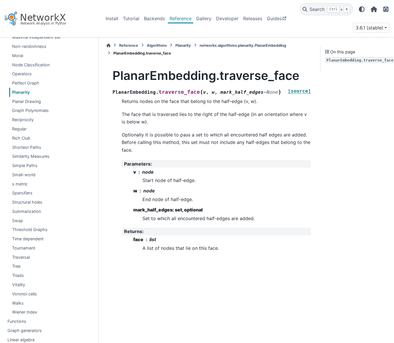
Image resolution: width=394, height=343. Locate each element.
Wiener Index (24, 312)
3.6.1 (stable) (369, 28)
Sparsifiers (22, 192)
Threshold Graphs (30, 229)
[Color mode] (361, 9)
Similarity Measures (31, 156)
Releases (252, 18)
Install (112, 18)
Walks (18, 303)
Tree (16, 266)
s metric (20, 183)
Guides (274, 18)
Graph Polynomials (30, 110)
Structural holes (27, 202)
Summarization (26, 211)
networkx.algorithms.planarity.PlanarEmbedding (243, 45)
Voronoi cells (24, 293)
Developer (227, 18)
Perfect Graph (25, 82)
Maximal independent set (36, 37)
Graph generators (24, 330)
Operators (22, 73)
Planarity (21, 92)
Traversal (21, 257)
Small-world (23, 174)
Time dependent (28, 238)
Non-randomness (29, 46)
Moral (17, 55)
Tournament (23, 247)
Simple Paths (24, 165)
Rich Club (21, 138)
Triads (18, 275)
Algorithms (157, 45)
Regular (19, 128)
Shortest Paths (26, 147)
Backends (154, 18)
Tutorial (131, 18)
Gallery (203, 18)
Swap (17, 220)
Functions (16, 321)
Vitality (18, 284)
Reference (181, 18)
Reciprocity (23, 119)
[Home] (108, 45)
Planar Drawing (26, 101)
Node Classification (31, 64)
